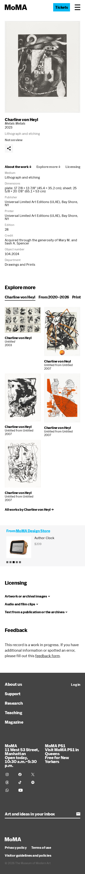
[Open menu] (77, 7)
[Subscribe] (78, 813)
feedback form (47, 656)
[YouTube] (22, 790)
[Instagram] (9, 774)
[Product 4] (17, 562)
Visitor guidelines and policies (28, 855)
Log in (75, 684)
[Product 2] (10, 562)
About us (13, 684)
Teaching (13, 712)
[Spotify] (35, 782)
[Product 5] (20, 562)
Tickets (61, 7)
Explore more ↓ (48, 166)
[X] (35, 774)
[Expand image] (42, 67)
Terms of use (41, 847)
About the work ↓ (18, 166)
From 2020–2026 (54, 297)
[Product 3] (14, 562)
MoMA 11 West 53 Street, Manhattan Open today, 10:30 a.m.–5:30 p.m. (22, 755)
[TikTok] (22, 782)
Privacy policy (15, 847)
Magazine (14, 722)
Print (76, 297)
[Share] (9, 148)
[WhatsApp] (9, 790)
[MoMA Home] (16, 7)
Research (14, 703)
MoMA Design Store (33, 531)
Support (13, 693)
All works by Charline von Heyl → (29, 509)
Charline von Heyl (21, 119)
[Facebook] (22, 774)
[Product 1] (7, 562)
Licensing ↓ (74, 166)
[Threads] (9, 782)
